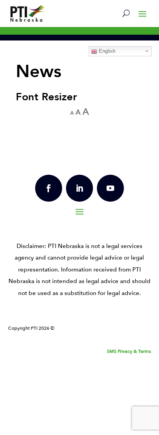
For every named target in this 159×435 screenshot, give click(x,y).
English (106, 51)
